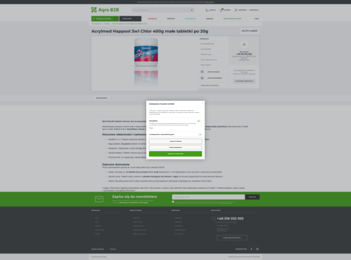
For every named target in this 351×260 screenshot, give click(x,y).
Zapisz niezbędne (175, 147)
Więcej (151, 128)
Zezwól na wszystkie (175, 154)
